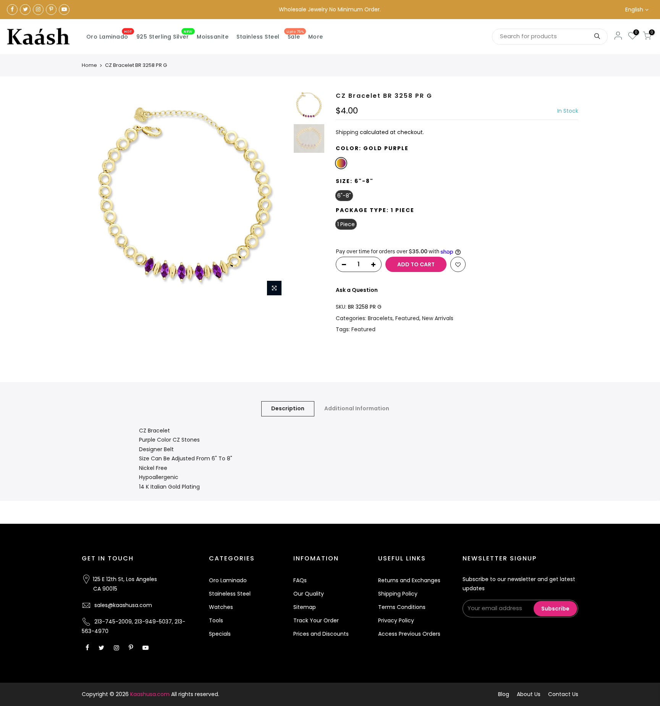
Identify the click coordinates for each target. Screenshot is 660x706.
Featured (407, 318)
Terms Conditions (401, 607)
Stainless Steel (258, 36)
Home (89, 65)
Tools (216, 620)
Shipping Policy (397, 594)
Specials (220, 634)
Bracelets (380, 318)
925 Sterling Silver (164, 35)
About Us (528, 694)
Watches (221, 607)
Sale (295, 35)
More (315, 36)
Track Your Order (316, 620)
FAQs (300, 580)
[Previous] (95, 196)
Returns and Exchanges (409, 580)
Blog (503, 694)
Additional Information (356, 408)
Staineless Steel (230, 594)
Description (287, 408)
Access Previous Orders (409, 634)
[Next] (276, 196)
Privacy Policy (396, 620)
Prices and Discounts (321, 634)
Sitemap (304, 607)
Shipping (347, 132)
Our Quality (308, 594)
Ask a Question (357, 290)
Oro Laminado (109, 35)
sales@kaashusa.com (123, 605)
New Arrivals (437, 318)
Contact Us (563, 694)
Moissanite (212, 36)
